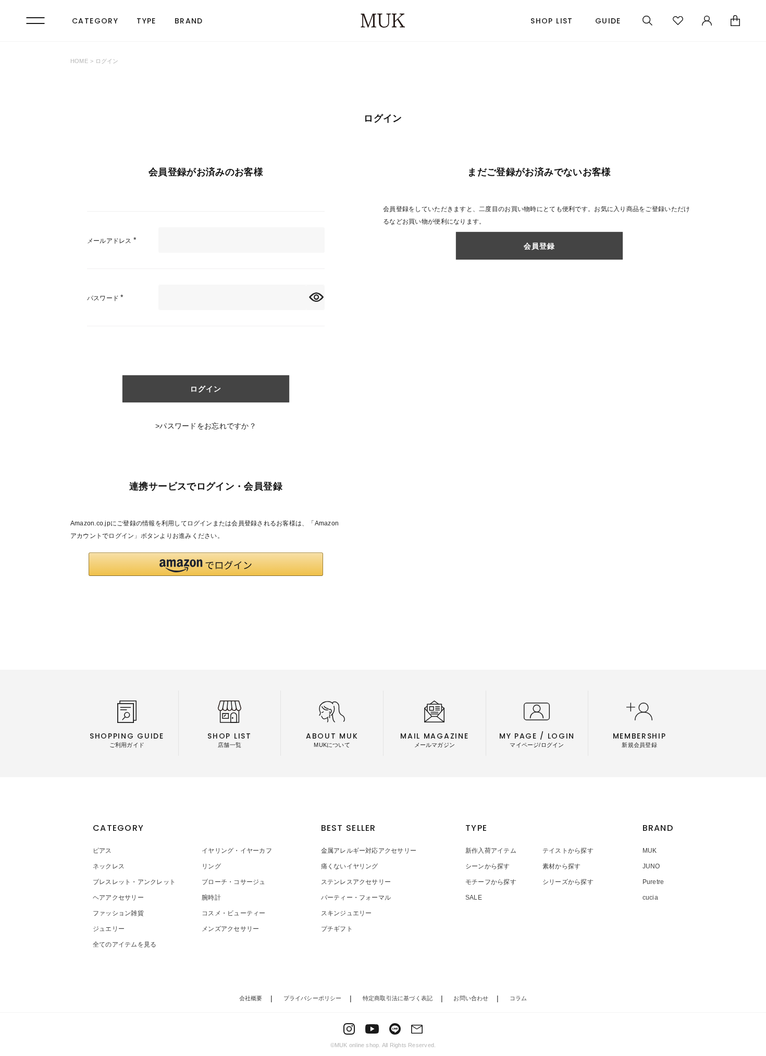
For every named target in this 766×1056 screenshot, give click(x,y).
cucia (650, 897)
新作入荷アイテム (490, 850)
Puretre (653, 882)
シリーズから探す (568, 882)
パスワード (107, 298)
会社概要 (251, 998)
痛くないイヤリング (349, 866)
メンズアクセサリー (230, 928)
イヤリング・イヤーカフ (237, 850)
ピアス (102, 850)
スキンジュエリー (346, 913)
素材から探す (561, 866)
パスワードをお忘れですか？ (207, 426)
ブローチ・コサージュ (233, 882)
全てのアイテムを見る (124, 944)
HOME (79, 61)
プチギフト (337, 928)
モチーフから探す (490, 882)
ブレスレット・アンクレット (134, 882)
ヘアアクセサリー (118, 897)
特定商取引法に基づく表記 (398, 998)
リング (211, 866)
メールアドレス (113, 240)
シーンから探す (487, 866)
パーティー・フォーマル (356, 897)
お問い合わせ (470, 998)
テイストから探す (568, 850)
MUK (650, 850)
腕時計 (211, 897)
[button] (206, 564)
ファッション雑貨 (118, 913)
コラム (518, 998)
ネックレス (109, 866)
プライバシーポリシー (312, 998)
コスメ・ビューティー (233, 913)
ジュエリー (109, 928)
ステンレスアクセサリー (356, 882)
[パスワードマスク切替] (315, 297)
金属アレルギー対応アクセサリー (369, 850)
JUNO (651, 866)
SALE (473, 897)
